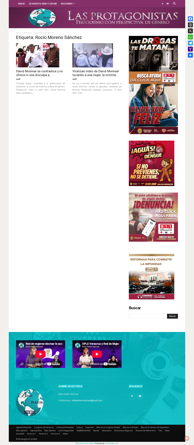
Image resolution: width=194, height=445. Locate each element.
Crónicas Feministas (65, 427)
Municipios (106, 430)
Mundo (96, 430)
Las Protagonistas (66, 430)
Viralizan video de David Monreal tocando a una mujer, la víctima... (95, 73)
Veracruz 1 (31, 433)
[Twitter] (162, 3)
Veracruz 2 (43, 433)
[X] (190, 31)
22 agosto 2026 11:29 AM (43, 3)
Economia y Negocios (123, 430)
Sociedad (20, 433)
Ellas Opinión (50, 430)
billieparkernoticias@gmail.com (87, 400)
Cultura (79, 427)
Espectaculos (36, 430)
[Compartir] (190, 55)
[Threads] (190, 25)
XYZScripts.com (112, 443)
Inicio (21, 3)
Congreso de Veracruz (44, 427)
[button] (174, 3)
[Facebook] (190, 19)
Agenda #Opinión (23, 427)
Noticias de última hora (146, 430)
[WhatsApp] (190, 37)
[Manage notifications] (186, 438)
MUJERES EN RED (83, 430)
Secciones (66, 3)
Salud (167, 430)
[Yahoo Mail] (190, 49)
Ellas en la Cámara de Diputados (155, 427)
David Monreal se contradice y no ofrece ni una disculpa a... (39, 73)
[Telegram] (190, 43)
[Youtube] (167, 3)
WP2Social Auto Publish (85, 443)
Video (65, 433)
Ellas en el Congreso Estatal (108, 427)
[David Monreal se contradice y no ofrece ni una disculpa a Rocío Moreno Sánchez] (40, 55)
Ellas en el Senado (130, 427)
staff (18, 79)
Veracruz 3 (55, 433)
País (160, 430)
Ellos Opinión (21, 430)
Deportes (89, 427)
